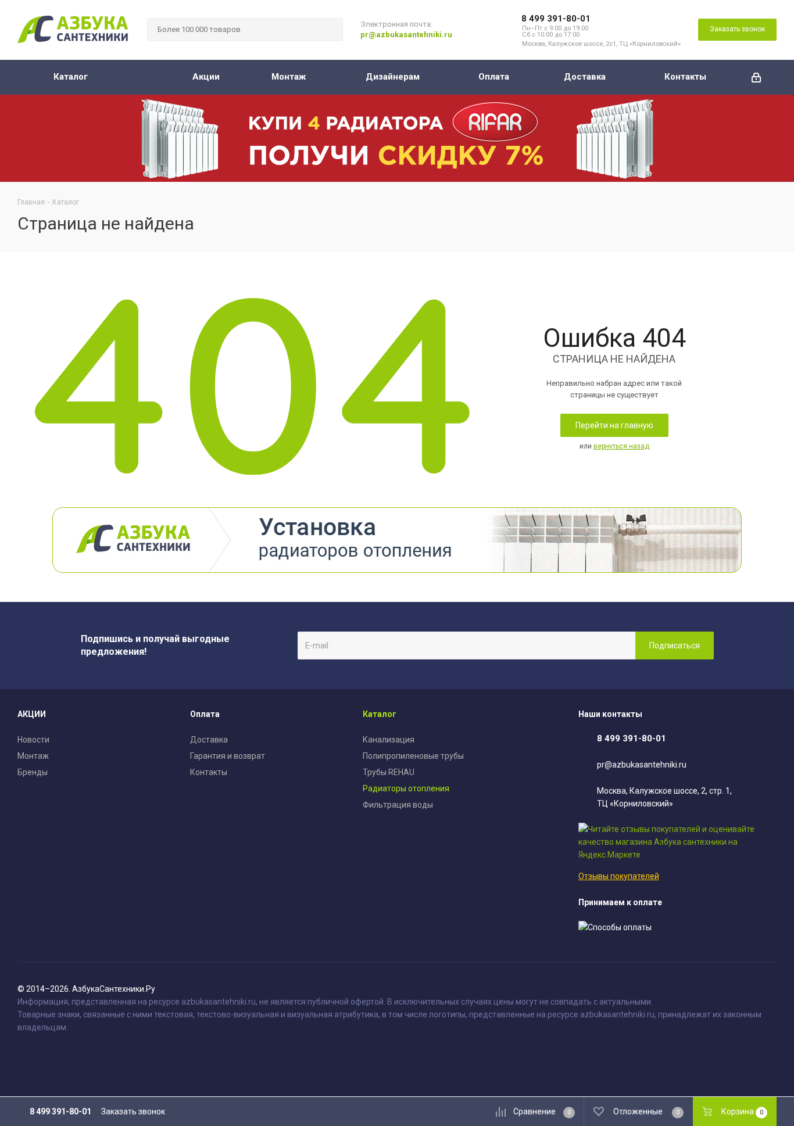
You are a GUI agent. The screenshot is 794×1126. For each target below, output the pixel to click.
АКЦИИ (31, 714)
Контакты (208, 772)
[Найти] (329, 29)
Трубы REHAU (388, 772)
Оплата (205, 714)
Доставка (209, 739)
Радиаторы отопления (406, 788)
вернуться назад (621, 446)
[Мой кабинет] (756, 77)
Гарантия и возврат (227, 756)
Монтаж (33, 756)
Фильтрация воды (398, 804)
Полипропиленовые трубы (413, 756)
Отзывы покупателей (618, 876)
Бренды (32, 772)
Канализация (388, 739)
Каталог (379, 714)
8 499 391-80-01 (556, 18)
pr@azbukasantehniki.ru (406, 34)
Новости (33, 739)
